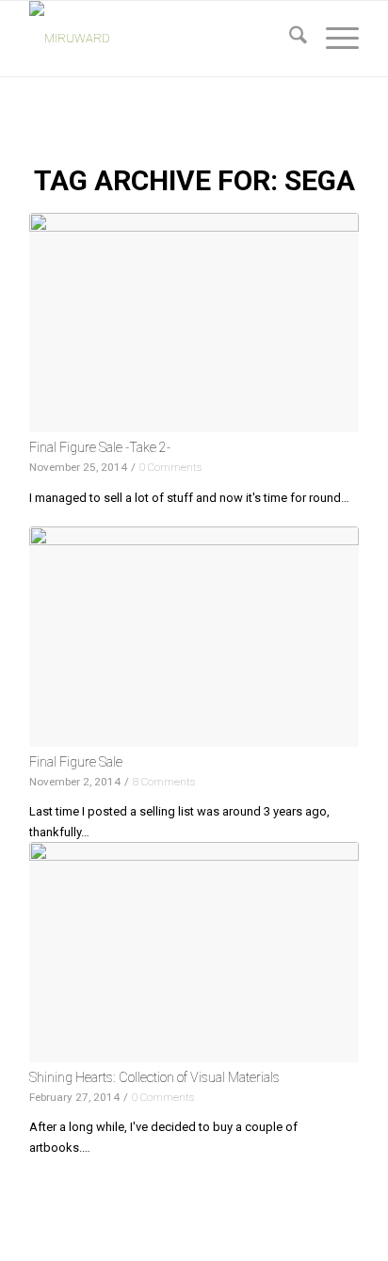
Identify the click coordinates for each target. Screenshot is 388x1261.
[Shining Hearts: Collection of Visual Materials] (194, 951)
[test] (161, 38)
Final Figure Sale (75, 761)
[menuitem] (288, 38)
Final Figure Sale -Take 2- (99, 447)
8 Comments (164, 781)
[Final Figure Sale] (194, 636)
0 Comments (170, 467)
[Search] (288, 38)
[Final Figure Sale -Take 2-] (194, 322)
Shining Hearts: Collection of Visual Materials (154, 1077)
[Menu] (333, 38)
